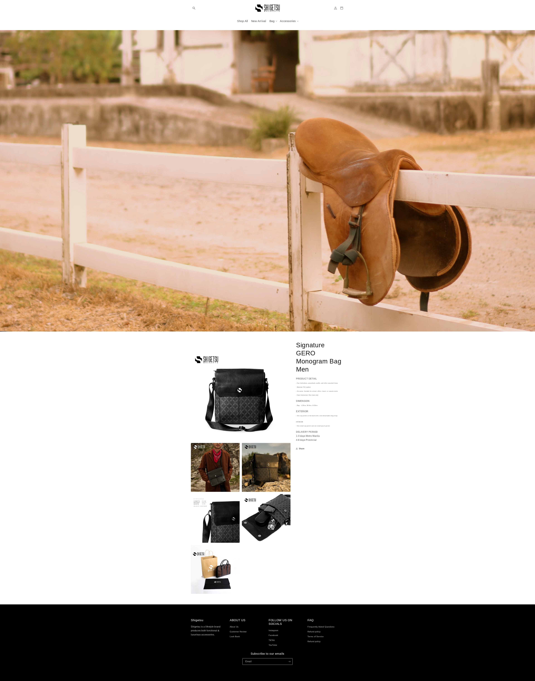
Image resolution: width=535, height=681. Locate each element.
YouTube (273, 645)
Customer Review (238, 631)
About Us (234, 627)
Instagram (273, 630)
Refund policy (314, 631)
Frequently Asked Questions (321, 627)
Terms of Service (315, 636)
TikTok (272, 640)
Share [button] (302, 448)
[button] (194, 8)
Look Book (235, 636)
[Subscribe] (289, 661)
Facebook (273, 635)
